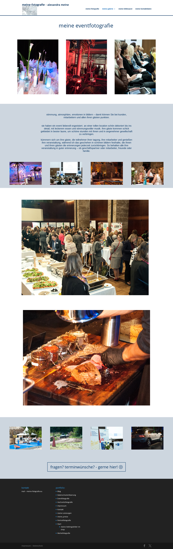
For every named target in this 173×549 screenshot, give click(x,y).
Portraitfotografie (64, 520)
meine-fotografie (92, 9)
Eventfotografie (63, 498)
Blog (59, 491)
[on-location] (107, 184)
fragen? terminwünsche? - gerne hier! (84, 467)
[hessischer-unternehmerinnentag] (66, 184)
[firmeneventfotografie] (147, 449)
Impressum (61, 506)
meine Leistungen (64, 513)
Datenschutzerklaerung (66, 495)
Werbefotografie (63, 533)
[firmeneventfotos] (26, 184)
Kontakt (60, 509)
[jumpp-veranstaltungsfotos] (107, 449)
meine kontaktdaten (143, 9)
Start (59, 524)
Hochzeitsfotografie (65, 502)
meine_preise (62, 517)
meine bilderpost (125, 9)
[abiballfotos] (147, 184)
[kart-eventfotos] (66, 449)
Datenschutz (38, 546)
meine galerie (107, 9)
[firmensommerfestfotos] (26, 449)
